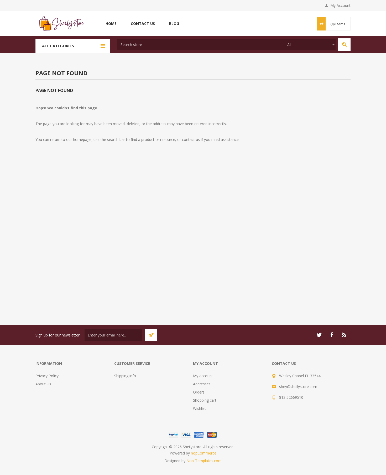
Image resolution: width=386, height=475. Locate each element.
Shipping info (125, 375)
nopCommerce (203, 453)
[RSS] (344, 335)
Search (344, 44)
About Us (43, 383)
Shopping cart (204, 400)
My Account (340, 5)
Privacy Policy (47, 375)
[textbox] (200, 44)
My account (203, 375)
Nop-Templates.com (204, 460)
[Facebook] (331, 335)
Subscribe (151, 335)
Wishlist (199, 408)
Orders (199, 392)
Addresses (202, 383)
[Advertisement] (193, 246)
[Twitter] (319, 335)
